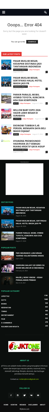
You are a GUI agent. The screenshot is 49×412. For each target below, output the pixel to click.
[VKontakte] (31, 395)
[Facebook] (10, 395)
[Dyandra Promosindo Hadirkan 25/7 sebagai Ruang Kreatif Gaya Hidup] (6, 145)
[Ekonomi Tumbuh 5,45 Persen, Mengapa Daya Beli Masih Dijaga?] (6, 129)
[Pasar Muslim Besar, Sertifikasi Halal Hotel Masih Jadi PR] (6, 81)
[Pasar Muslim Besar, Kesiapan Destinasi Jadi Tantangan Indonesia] (6, 65)
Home (6, 405)
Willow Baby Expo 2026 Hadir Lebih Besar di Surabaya (26, 113)
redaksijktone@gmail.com (29, 379)
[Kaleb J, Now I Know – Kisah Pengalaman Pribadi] (7, 280)
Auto (16, 103)
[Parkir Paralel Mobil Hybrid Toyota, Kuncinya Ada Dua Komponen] (6, 98)
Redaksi (23, 405)
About (42, 405)
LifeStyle (17, 119)
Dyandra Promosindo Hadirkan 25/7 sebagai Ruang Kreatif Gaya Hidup (29, 144)
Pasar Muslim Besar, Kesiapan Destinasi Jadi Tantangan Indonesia (27, 64)
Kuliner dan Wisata (10, 326)
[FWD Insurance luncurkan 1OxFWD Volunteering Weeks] (7, 256)
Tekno (4, 311)
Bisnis (16, 134)
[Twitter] (24, 395)
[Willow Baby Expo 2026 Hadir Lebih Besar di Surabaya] (6, 114)
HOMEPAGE (32, 42)
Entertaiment (7, 315)
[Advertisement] (24, 4)
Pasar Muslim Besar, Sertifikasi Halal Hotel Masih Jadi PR (27, 80)
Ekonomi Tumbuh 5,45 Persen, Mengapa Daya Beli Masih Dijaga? (29, 128)
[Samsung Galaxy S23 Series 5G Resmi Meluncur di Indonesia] (7, 268)
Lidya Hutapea (34, 70)
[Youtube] (38, 395)
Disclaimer (33, 405)
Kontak (14, 405)
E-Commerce (6, 323)
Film (3, 319)
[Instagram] (17, 395)
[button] (45, 12)
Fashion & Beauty (20, 70)
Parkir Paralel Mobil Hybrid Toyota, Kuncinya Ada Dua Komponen (28, 97)
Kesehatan (6, 307)
